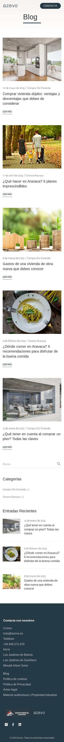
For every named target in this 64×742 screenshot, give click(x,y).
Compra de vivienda (39, 88)
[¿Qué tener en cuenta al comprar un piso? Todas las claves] (32, 399)
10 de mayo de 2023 (14, 88)
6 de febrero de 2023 (14, 340)
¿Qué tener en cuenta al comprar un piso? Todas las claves (41, 529)
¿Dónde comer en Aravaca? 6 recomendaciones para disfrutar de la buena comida (30, 351)
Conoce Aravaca (35, 175)
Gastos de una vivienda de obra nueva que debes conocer (41, 584)
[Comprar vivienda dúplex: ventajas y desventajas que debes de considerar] (32, 59)
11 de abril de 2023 (13, 175)
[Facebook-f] (13, 724)
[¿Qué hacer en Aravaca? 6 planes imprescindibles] (32, 146)
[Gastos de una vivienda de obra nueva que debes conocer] (32, 229)
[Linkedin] (20, 724)
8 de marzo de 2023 (13, 258)
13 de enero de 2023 (13, 428)
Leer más (7, 111)
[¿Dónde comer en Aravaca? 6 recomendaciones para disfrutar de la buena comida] (32, 311)
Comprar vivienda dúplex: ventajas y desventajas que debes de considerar (31, 98)
